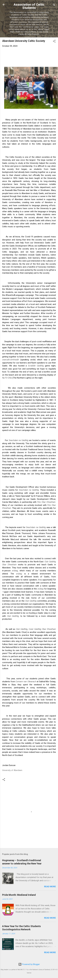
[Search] (54, 5)
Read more (50, 886)
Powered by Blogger (31, 964)
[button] (54, 42)
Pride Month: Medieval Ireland (19, 894)
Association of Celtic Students (29, 6)
